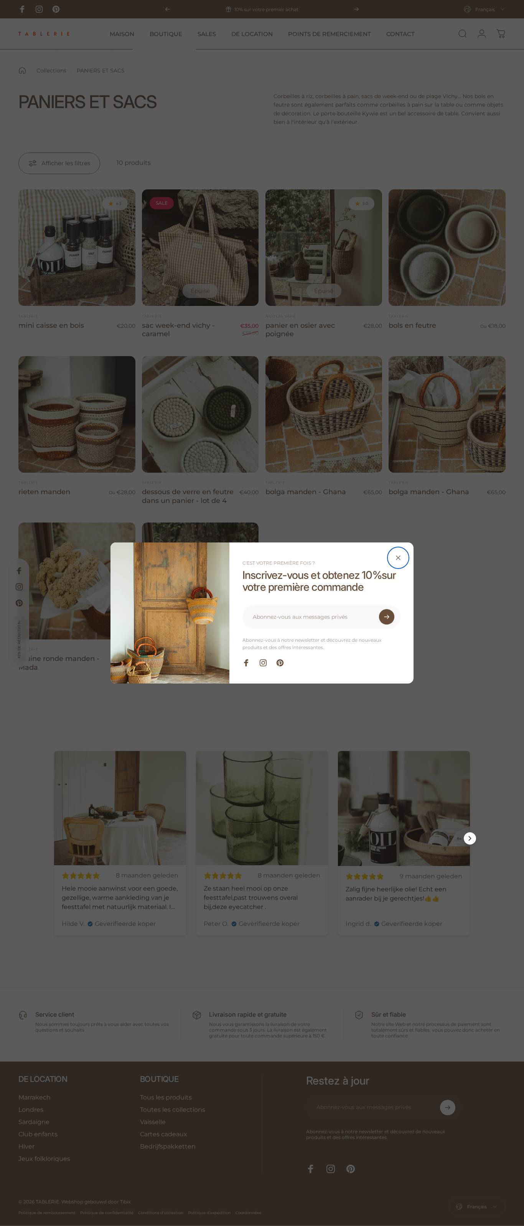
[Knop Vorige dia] (54, 838)
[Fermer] (398, 558)
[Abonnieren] (386, 617)
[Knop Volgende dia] (470, 838)
